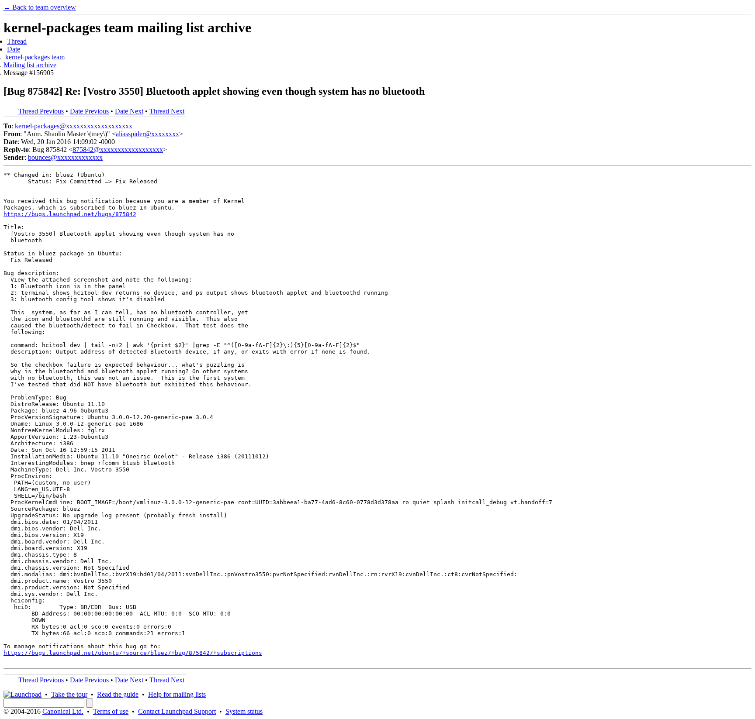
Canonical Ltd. (62, 711)
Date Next (129, 111)
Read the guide (118, 694)
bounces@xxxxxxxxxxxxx (65, 157)
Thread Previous (41, 111)
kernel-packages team (35, 57)
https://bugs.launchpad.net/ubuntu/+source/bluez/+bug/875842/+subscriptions (132, 653)
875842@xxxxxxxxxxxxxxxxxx (118, 149)
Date (13, 49)
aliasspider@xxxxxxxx (147, 134)
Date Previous (89, 111)
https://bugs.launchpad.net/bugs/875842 (69, 214)
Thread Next (166, 111)
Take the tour (69, 694)
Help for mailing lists (177, 694)
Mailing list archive (29, 65)
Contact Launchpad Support (177, 711)
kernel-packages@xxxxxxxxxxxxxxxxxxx (73, 126)
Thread (17, 41)
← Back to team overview (39, 7)
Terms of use (110, 711)
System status (244, 711)
